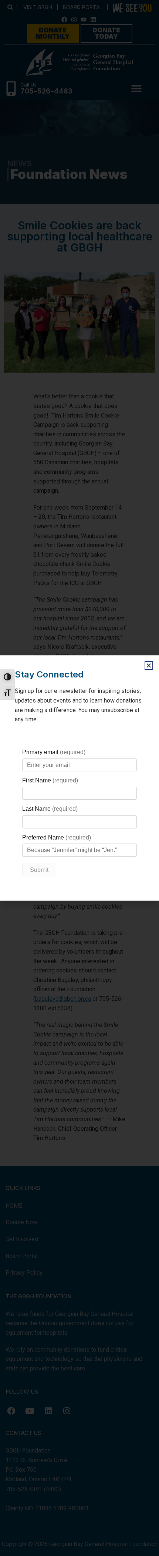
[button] (149, 665)
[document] (79, 778)
